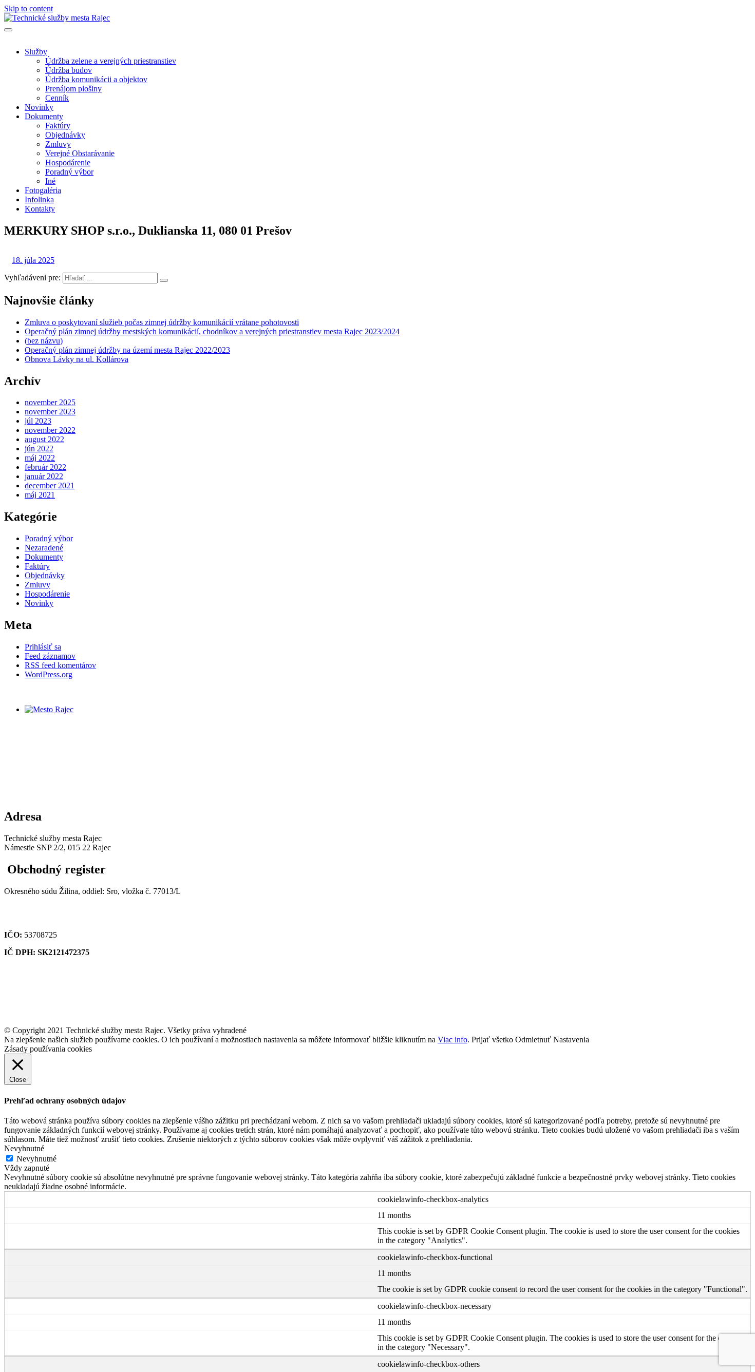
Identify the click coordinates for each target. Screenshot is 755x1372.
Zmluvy (58, 144)
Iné (50, 181)
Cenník (57, 97)
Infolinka (39, 199)
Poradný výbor (69, 171)
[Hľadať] (164, 280)
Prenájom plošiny (73, 88)
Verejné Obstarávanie (80, 153)
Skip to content (28, 8)
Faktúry (57, 125)
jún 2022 (39, 448)
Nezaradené (44, 547)
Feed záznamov (50, 656)
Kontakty (40, 208)
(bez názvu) (44, 340)
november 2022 (50, 430)
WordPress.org (48, 674)
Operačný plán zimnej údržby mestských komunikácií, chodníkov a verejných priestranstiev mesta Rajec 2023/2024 (212, 331)
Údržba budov (68, 70)
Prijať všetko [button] (492, 1039)
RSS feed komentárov (60, 665)
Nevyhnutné (36, 1158)
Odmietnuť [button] (533, 1039)
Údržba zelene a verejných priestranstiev (110, 60)
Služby (36, 51)
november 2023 (50, 411)
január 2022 (44, 476)
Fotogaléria (43, 190)
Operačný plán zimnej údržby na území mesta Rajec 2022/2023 (127, 350)
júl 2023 (38, 420)
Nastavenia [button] (571, 1039)
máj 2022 (40, 457)
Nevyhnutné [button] (24, 1148)
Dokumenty (44, 116)
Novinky (39, 107)
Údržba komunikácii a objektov (96, 79)
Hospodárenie (67, 162)
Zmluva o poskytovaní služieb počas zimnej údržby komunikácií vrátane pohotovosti (162, 322)
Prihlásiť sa (43, 646)
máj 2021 (40, 494)
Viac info (452, 1039)
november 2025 (50, 402)
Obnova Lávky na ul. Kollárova (76, 359)
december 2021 (49, 485)
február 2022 (45, 467)
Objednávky (65, 134)
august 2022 (44, 439)
